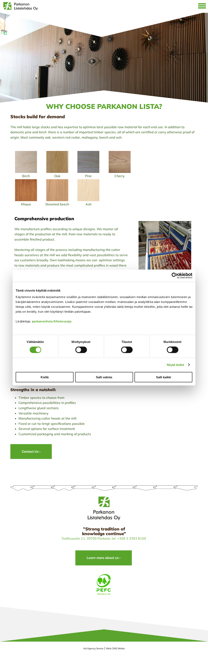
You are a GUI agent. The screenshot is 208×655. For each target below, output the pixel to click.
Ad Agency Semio (93, 648)
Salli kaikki (163, 377)
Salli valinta (104, 377)
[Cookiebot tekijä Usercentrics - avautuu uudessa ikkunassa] (174, 276)
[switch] (81, 350)
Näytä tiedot (175, 365)
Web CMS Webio (115, 648)
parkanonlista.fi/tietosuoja (52, 321)
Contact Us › (31, 451)
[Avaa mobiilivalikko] (202, 6)
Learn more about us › (103, 558)
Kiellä (45, 377)
